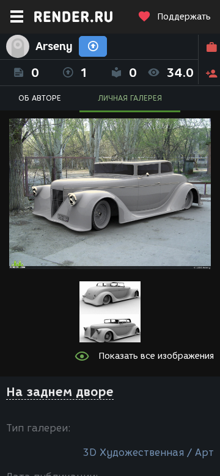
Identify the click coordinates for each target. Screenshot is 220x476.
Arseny (54, 46)
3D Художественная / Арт (148, 452)
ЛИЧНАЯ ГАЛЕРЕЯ (130, 98)
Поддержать (184, 17)
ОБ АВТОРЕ (39, 98)
